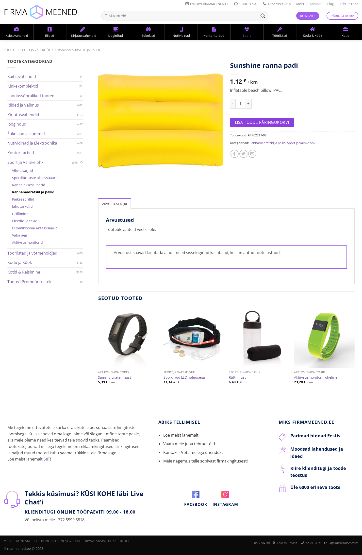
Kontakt (316, 3)
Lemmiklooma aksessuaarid (35, 228)
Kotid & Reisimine (23, 272)
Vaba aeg (19, 235)
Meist (300, 3)
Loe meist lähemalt (180, 435)
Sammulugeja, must (114, 377)
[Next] (354, 350)
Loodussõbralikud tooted (30, 95)
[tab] (114, 203)
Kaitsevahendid (21, 76)
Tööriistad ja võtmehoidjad (32, 253)
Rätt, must (237, 377)
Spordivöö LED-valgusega (184, 377)
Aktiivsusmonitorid (27, 242)
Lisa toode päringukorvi (262, 122)
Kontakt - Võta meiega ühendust (193, 452)
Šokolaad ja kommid (26, 133)
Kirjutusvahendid (23, 114)
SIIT (47, 459)
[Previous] (98, 350)
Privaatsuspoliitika (100, 541)
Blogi (330, 3)
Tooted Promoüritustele (29, 281)
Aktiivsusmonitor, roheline (315, 377)
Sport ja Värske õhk (36, 50)
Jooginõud (16, 124)
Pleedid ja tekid (24, 221)
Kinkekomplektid (22, 86)
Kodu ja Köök (19, 262)
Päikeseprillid (23, 199)
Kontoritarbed (20, 152)
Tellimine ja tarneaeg (52, 541)
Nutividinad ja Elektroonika (32, 143)
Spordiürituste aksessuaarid (35, 177)
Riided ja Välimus (23, 105)
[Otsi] (263, 15)
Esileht (10, 50)
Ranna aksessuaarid (28, 185)
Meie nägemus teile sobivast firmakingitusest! (205, 461)
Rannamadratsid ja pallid (79, 50)
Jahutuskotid (22, 206)
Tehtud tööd (349, 3)
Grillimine (20, 213)
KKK (77, 541)
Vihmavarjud (22, 170)
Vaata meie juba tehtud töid (189, 443)
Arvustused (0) (114, 204)
